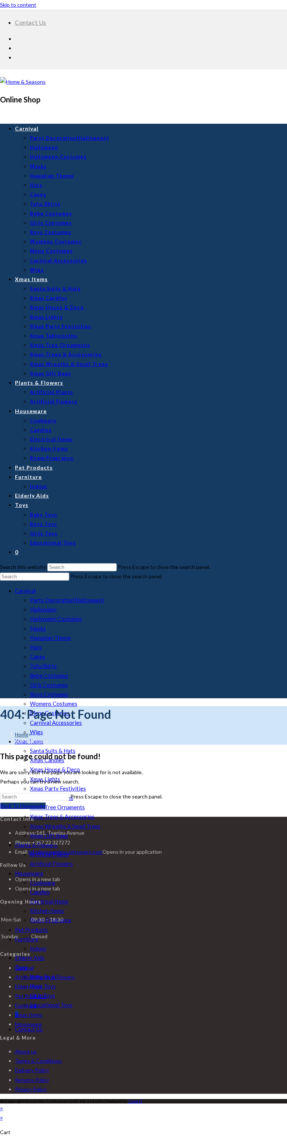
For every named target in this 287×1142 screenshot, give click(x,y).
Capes (37, 656)
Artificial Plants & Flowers (45, 977)
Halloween (43, 609)
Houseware (29, 873)
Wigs (36, 732)
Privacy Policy (31, 1089)
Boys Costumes (49, 694)
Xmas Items (29, 1015)
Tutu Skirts (43, 665)
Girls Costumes (49, 684)
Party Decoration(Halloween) (67, 600)
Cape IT (135, 1101)
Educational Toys (51, 1004)
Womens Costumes (53, 703)
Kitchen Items (47, 910)
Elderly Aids (29, 957)
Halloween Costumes (56, 618)
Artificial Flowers (51, 863)
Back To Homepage (23, 806)
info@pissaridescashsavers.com (65, 852)
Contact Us (30, 22)
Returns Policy (32, 1080)
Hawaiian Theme (50, 637)
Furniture (26, 939)
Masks (38, 628)
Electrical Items (49, 901)
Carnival (25, 590)
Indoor (38, 948)
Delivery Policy (32, 1070)
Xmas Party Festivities (58, 788)
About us (26, 1051)
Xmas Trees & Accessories (62, 816)
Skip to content (18, 4)
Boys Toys (43, 986)
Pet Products (31, 929)
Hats (36, 647)
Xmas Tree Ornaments (57, 807)
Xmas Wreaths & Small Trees (65, 826)
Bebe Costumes (49, 675)
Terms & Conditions (38, 1061)
